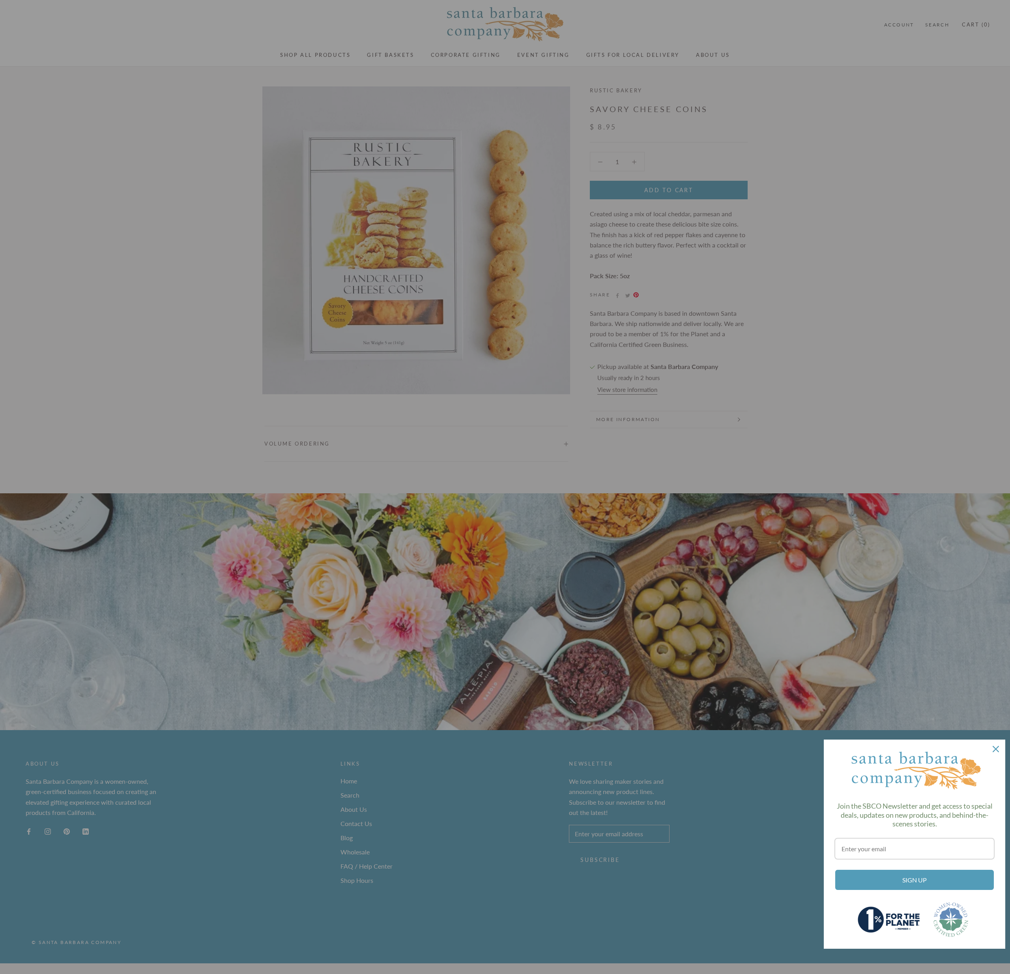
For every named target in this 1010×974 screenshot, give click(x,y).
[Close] (995, 749)
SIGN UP (914, 880)
